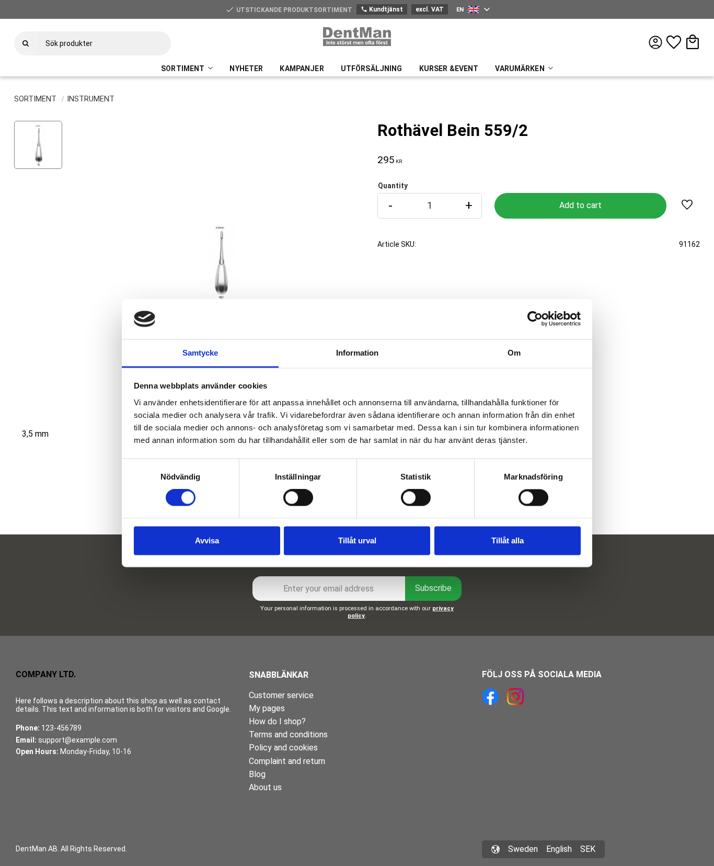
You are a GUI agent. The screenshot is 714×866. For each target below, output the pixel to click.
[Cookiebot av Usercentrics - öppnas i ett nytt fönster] (535, 319)
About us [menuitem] (265, 787)
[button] (674, 42)
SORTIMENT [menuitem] (182, 68)
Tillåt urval (357, 540)
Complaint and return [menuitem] (287, 761)
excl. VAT (430, 9)
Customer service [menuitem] (281, 695)
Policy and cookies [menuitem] (283, 748)
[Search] (25, 43)
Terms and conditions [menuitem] (288, 734)
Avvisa (207, 540)
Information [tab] (357, 352)
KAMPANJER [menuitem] (302, 68)
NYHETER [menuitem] (246, 68)
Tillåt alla (507, 540)
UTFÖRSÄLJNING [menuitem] (371, 68)
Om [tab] (514, 352)
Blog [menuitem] (257, 774)
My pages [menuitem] (267, 708)
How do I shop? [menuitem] (277, 721)
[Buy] (580, 206)
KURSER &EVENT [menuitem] (449, 68)
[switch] (298, 497)
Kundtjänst (382, 9)
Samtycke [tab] (200, 352)
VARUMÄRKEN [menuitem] (519, 68)
